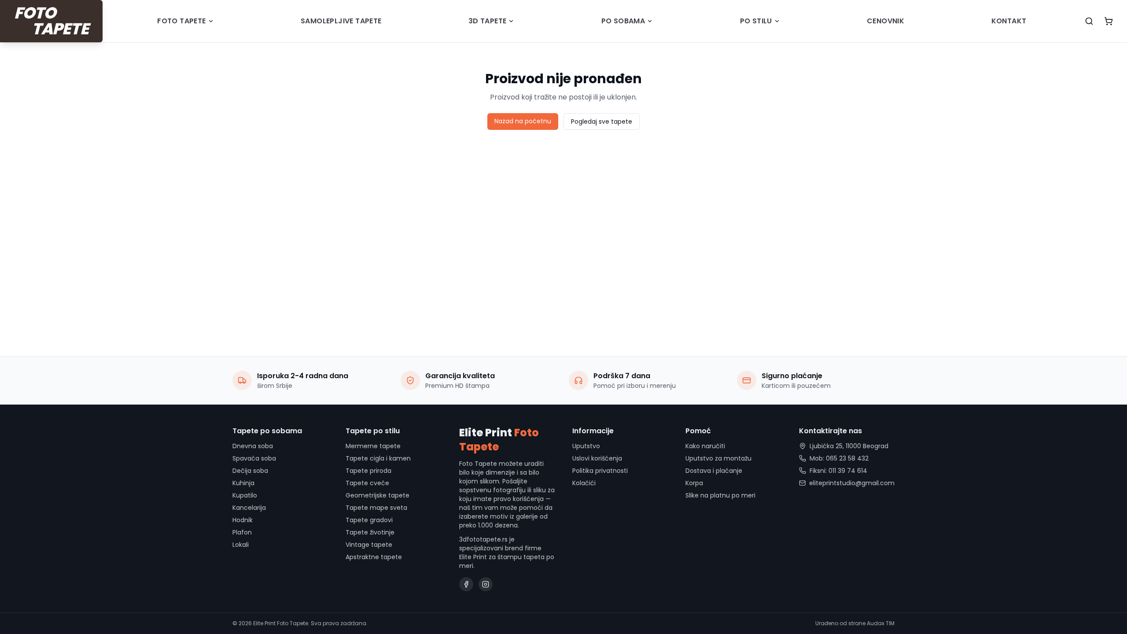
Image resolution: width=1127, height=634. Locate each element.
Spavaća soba (254, 458)
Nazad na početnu (522, 121)
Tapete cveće (367, 483)
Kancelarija (249, 507)
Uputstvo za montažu (718, 458)
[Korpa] (1108, 21)
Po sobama (623, 21)
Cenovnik (885, 21)
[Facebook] (466, 584)
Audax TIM (881, 623)
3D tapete (487, 21)
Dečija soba (250, 470)
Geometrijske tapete (377, 495)
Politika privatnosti (600, 470)
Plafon (242, 532)
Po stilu (756, 21)
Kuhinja (243, 483)
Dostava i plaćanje (713, 470)
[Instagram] (486, 584)
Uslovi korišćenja (597, 458)
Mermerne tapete (373, 446)
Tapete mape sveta (376, 507)
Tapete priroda (368, 470)
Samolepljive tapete (341, 21)
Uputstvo (586, 446)
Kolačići (584, 483)
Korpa (694, 483)
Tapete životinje (370, 532)
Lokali (240, 544)
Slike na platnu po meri (720, 495)
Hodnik (242, 520)
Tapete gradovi (369, 520)
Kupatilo (244, 495)
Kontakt (1009, 21)
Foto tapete (181, 21)
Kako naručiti (705, 446)
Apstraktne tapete (374, 557)
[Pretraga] (1089, 21)
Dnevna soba (252, 446)
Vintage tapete (369, 544)
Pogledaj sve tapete (601, 121)
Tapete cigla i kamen (378, 458)
